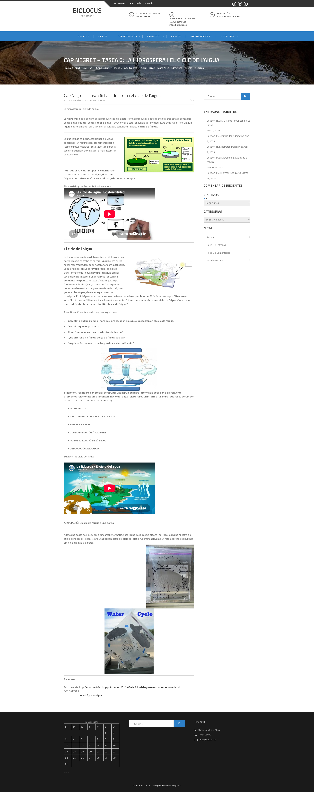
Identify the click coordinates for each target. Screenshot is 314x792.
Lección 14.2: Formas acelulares (224, 172)
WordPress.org (215, 260)
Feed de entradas (216, 244)
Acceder (211, 237)
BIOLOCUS (87, 11)
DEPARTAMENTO (127, 36)
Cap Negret (102, 67)
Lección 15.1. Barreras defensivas (225, 146)
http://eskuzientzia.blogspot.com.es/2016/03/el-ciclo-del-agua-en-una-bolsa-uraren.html (129, 687)
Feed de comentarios (218, 252)
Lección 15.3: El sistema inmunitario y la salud (228, 123)
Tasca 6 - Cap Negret (125, 67)
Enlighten (176, 785)
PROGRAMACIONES (201, 36)
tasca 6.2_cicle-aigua (90, 695)
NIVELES (102, 36)
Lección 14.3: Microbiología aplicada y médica (227, 160)
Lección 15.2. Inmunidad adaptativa (225, 135)
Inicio (68, 67)
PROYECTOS (154, 36)
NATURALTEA (83, 67)
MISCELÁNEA (227, 36)
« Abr (66, 772)
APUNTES (176, 36)
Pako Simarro (99, 100)
